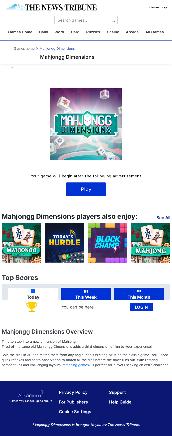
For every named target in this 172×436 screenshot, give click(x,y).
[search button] (113, 20)
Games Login (158, 7)
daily (43, 32)
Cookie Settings (75, 411)
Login (141, 307)
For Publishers (73, 402)
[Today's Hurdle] (64, 243)
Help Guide (120, 402)
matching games (76, 365)
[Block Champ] (107, 243)
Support (117, 392)
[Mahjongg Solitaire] (21, 243)
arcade (132, 32)
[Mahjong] (150, 243)
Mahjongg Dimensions (57, 48)
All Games (154, 32)
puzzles (93, 32)
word (59, 32)
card (75, 32)
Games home (20, 32)
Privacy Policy (73, 392)
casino (113, 32)
